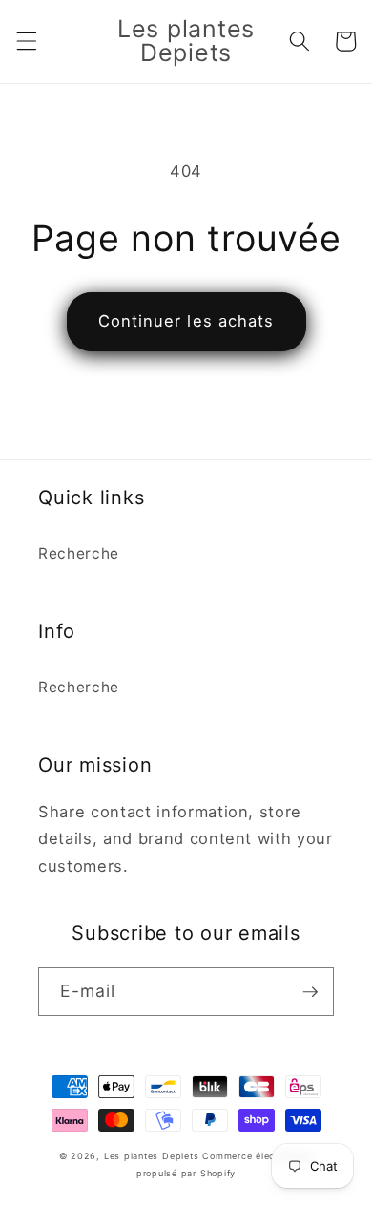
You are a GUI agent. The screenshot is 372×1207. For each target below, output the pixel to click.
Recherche (78, 553)
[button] (26, 41)
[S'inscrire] (310, 992)
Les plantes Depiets (151, 1156)
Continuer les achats (186, 320)
